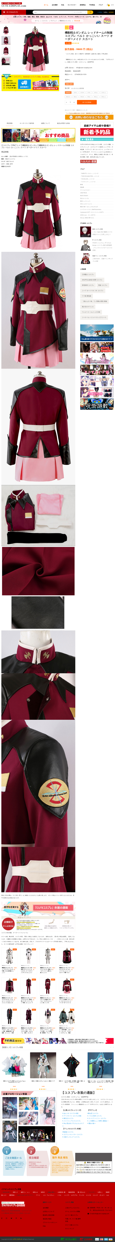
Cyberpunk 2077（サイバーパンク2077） (92, 212)
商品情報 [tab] (9, 123)
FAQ (44, 1226)
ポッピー (102, 1195)
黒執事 (82, 187)
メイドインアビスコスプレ (72, 1121)
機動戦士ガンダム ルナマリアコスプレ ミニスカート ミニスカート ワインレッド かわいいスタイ (7, 1001)
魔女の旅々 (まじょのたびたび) (89, 206)
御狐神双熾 (71, 1192)
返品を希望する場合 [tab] (63, 123)
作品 (62, 5)
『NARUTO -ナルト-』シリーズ (89, 173)
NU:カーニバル (84, 198)
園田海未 (11, 1195)
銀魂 (81, 184)
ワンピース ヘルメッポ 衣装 (91, 312)
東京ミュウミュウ (85, 201)
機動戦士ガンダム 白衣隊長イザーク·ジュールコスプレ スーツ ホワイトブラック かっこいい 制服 (27, 971)
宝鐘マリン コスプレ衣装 (99, 256)
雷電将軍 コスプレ (88, 285)
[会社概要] (28, 1118)
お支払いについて (48, 1211)
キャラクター (72, 5)
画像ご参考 (69, 84)
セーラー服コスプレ (71, 1215)
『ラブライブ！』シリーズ (87, 181)
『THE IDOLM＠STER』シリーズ (89, 176)
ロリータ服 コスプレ (72, 1225)
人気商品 (99, 12)
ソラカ (59, 1195)
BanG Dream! (84, 195)
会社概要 (55, 5)
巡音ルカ (35, 1192)
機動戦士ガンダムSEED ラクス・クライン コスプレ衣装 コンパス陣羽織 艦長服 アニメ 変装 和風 (46, 1031)
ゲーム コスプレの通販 (72, 1211)
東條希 (108, 1192)
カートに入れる (86, 102)
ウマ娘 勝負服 (86, 296)
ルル (107, 1195)
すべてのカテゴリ (12, 12)
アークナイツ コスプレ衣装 (72, 1116)
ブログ (101, 5)
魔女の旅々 (92, 1123)
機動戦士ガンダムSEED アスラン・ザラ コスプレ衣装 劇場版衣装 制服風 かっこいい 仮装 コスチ (8, 1031)
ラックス (81, 1195)
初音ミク (15, 1192)
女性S (75, 92)
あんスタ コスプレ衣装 (70, 1113)
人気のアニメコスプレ (72, 1208)
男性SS (68, 97)
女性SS (68, 92)
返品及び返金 (47, 1219)
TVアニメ (54, 21)
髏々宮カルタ (81, 1192)
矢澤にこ (100, 1192)
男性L (89, 97)
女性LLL (103, 92)
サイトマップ (69, 1228)
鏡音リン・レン (25, 1192)
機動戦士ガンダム (65, 21)
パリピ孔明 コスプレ (95, 1116)
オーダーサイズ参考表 (77, 88)
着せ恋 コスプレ (93, 1113)
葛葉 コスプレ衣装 (97, 229)
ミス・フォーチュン (48, 1195)
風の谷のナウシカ (88, 307)
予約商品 (92, 5)
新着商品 (83, 5)
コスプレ (45, 21)
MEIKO (43, 1192)
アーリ (38, 1195)
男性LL (96, 97)
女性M (82, 92)
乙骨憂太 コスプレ (88, 274)
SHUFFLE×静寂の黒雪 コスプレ (92, 280)
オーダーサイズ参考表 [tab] (27, 123)
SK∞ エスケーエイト (86, 204)
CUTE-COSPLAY (17, 1239)
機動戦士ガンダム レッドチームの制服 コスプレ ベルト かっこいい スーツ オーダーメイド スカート (65, 1001)
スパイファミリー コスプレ (97, 1118)
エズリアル (74, 1195)
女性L (89, 92)
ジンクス (88, 1195)
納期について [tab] (45, 123)
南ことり (3, 1195)
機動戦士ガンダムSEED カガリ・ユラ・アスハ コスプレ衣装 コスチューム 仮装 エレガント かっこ (27, 1031)
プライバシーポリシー (50, 1222)
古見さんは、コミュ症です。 (88, 215)
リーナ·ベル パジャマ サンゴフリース (94, 317)
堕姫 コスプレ (102, 285)
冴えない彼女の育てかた (87, 217)
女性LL (96, 92)
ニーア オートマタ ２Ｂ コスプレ (93, 290)
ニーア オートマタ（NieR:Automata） (91, 209)
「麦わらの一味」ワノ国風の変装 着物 (94, 301)
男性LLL (103, 97)
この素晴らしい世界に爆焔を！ (98, 1121)
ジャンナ (95, 1195)
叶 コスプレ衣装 (97, 240)
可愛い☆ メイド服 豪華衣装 (73, 1220)
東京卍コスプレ (68, 1118)
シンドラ (66, 1195)
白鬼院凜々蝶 (61, 1192)
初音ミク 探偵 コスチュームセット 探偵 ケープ (43, 1081)
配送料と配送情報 (48, 1215)
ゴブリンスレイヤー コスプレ (73, 1134)
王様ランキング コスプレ (71, 1137)
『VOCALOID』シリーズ (87, 179)
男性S (75, 97)
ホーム (46, 5)
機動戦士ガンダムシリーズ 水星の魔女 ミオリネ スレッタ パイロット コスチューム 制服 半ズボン (65, 1031)
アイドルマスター (85, 190)
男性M (82, 97)
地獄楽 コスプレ (68, 1132)
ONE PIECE (83, 193)
